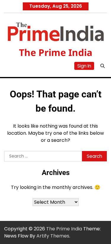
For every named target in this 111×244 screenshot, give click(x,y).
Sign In (84, 66)
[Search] (102, 66)
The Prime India (55, 52)
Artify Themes (52, 235)
